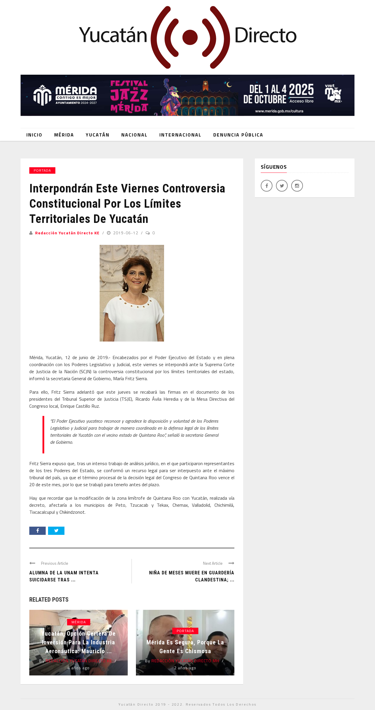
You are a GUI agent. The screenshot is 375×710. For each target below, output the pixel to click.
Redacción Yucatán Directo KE (67, 233)
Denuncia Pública (238, 134)
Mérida (64, 134)
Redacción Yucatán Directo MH (185, 661)
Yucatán (98, 134)
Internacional (180, 134)
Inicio (34, 134)
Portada (42, 170)
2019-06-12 (126, 233)
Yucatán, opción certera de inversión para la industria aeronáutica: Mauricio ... (78, 642)
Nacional (134, 134)
